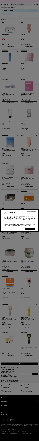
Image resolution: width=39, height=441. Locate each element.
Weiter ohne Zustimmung (31, 211)
